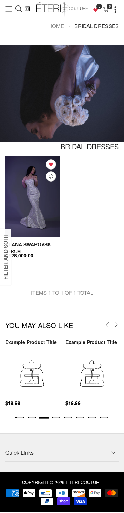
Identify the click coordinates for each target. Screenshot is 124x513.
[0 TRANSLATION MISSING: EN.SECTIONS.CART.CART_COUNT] (105, 9)
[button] (8, 8)
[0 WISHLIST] (95, 9)
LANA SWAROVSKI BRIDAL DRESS (32, 244)
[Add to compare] (51, 176)
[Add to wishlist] (51, 164)
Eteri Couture (84, 482)
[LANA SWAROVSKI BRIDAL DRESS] (32, 196)
